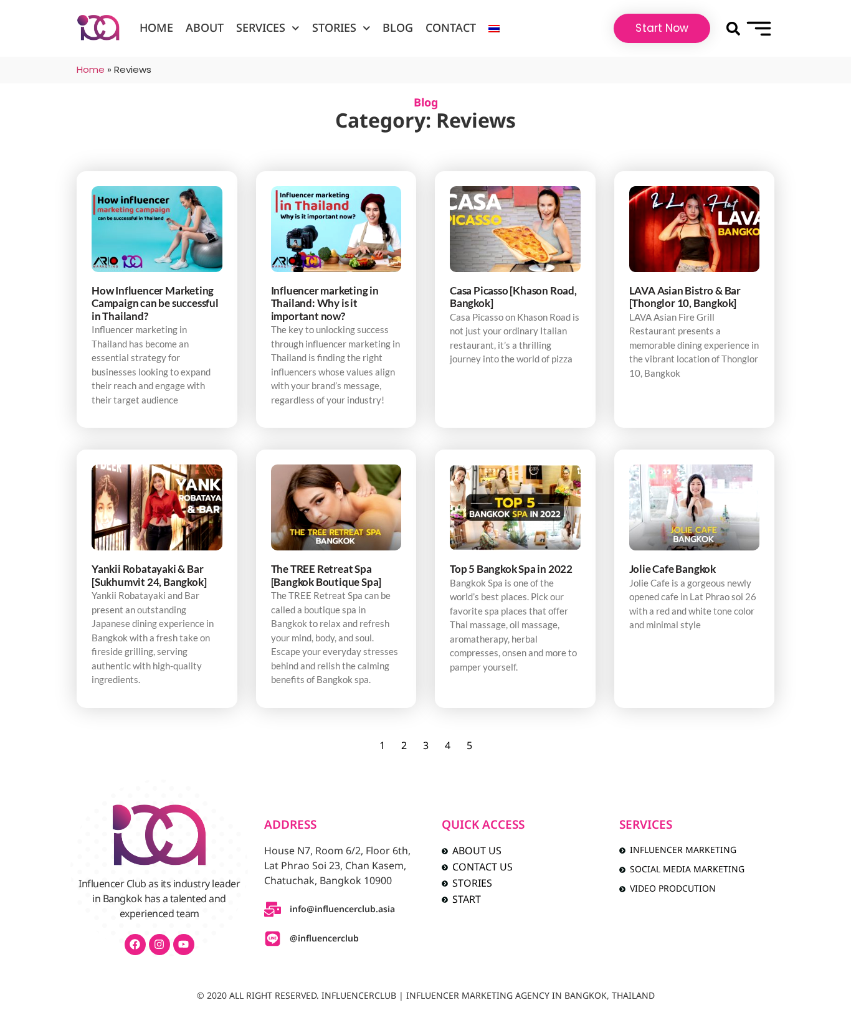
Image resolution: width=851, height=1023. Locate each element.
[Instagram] (159, 944)
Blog (398, 28)
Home (156, 28)
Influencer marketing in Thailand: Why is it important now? (325, 303)
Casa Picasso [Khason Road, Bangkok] (513, 296)
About (205, 28)
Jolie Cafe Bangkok (672, 568)
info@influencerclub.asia (342, 909)
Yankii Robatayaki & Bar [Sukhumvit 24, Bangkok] (149, 575)
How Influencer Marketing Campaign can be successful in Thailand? (155, 303)
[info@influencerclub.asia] (272, 909)
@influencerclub (324, 938)
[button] (733, 28)
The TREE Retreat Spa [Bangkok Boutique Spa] (326, 575)
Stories (334, 28)
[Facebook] (135, 944)
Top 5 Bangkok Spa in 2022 (511, 568)
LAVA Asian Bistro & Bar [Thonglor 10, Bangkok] (685, 296)
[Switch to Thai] (494, 28)
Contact (451, 28)
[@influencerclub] (272, 938)
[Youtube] (183, 944)
